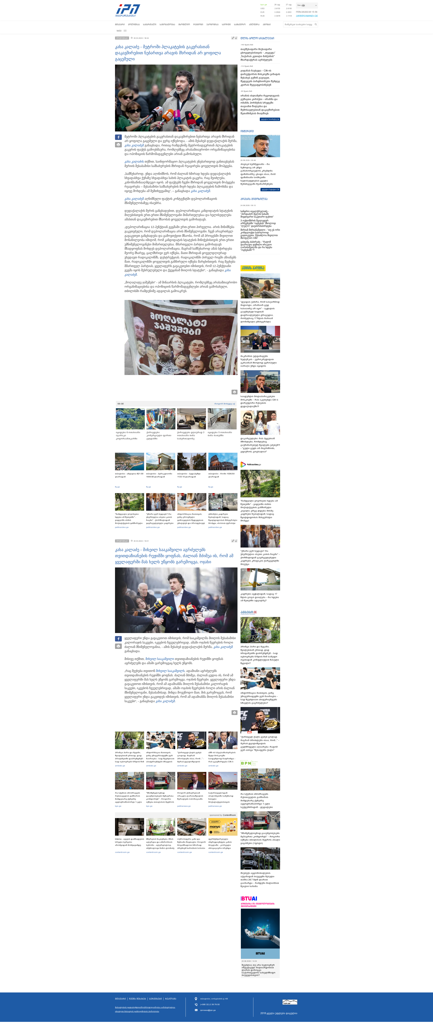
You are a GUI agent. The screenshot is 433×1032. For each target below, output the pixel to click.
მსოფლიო (184, 24)
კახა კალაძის (134, 161)
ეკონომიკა (213, 24)
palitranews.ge (184, 806)
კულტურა (254, 24)
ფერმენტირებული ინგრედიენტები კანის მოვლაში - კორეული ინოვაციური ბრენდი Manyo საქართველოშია (221, 845)
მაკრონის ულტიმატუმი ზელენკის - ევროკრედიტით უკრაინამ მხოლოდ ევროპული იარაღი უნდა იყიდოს (259, 361)
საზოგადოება (167, 24)
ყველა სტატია (269, 189)
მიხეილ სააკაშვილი (159, 659)
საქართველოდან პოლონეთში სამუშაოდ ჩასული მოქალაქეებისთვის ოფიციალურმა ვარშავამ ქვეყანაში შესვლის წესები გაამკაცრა (222, 802)
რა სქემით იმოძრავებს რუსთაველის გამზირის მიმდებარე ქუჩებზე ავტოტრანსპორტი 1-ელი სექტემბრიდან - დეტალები (129, 799)
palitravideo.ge (122, 527)
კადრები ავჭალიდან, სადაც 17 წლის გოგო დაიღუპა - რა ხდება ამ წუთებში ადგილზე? (260, 597)
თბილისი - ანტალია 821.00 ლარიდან (129, 475)
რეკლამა (170, 991)
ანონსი (267, 24)
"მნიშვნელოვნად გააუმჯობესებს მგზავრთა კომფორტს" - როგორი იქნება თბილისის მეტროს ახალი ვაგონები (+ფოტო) (160, 799)
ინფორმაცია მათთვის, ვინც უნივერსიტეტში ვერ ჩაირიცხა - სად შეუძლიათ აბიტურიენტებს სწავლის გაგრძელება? (160, 758)
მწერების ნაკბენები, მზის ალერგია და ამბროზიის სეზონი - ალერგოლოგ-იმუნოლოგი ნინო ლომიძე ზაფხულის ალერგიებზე (160, 845)
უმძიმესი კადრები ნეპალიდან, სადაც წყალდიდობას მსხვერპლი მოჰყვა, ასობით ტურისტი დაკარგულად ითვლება (222, 520)
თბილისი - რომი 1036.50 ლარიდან (221, 475)
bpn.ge (263, 5)
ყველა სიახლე (269, 119)
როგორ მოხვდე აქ (224, 404)
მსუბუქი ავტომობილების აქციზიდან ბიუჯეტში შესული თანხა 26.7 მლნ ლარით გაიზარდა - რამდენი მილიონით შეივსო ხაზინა (260, 880)
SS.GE (121, 404)
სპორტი (226, 24)
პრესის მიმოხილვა (254, 199)
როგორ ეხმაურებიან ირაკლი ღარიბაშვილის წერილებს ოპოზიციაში (190, 796)
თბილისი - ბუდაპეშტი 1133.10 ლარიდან (189, 475)
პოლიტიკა (134, 24)
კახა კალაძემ (134, 145)
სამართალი (149, 24)
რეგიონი (198, 24)
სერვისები (155, 991)
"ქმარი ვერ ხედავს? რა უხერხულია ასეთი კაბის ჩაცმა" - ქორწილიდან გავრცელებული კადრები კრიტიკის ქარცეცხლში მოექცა (160, 521)
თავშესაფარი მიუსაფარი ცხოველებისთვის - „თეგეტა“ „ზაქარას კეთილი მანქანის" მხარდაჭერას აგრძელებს (258, 54)
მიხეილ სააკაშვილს (170, 671)
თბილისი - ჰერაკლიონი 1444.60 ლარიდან (159, 475)
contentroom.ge (122, 852)
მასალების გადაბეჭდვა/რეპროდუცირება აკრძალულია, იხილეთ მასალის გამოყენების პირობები (145, 1002)
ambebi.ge (120, 765)
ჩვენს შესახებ (137, 991)
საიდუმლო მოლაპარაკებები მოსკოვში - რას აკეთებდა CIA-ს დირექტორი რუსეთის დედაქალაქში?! (259, 401)
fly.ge (117, 487)
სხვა (119, 30)
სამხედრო (240, 24)
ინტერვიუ (247, 131)
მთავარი (120, 24)
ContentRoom (229, 815)
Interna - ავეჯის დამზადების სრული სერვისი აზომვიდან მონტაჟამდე (129, 842)
